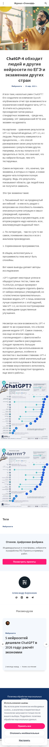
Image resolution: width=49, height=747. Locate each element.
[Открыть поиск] (45, 3)
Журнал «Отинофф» (24, 3)
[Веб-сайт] (16, 597)
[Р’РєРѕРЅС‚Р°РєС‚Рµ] (22, 597)
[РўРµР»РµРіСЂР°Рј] (32, 597)
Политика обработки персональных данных (24, 697)
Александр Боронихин (24, 592)
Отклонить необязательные (24, 733)
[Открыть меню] (3, 3)
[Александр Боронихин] (24, 582)
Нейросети (17, 86)
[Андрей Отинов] (7, 623)
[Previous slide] (2, 644)
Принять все (24, 726)
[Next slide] (46, 644)
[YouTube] (27, 597)
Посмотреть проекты (24, 561)
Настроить (24, 740)
